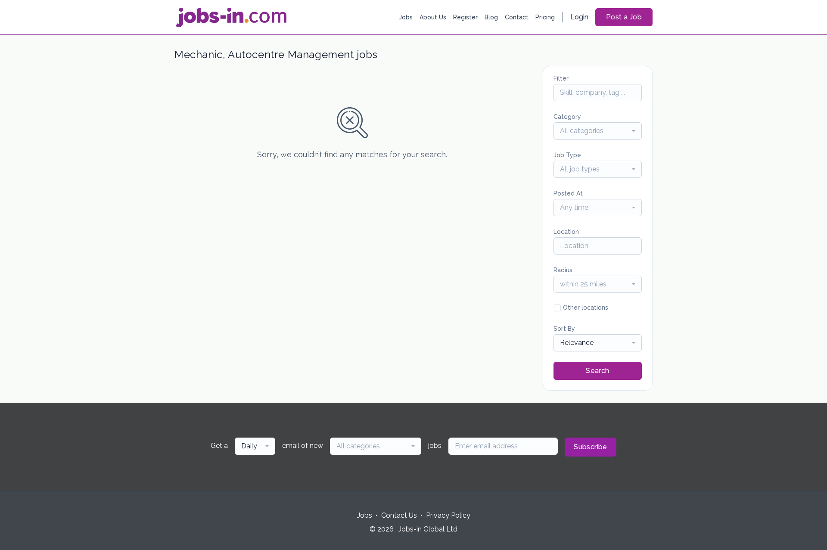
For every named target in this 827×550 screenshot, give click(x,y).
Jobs (406, 17)
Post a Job (624, 17)
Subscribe (590, 447)
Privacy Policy (448, 515)
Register (465, 17)
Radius (562, 270)
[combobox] (597, 131)
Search (597, 371)
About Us (433, 17)
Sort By (564, 328)
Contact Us (399, 515)
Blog (491, 17)
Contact (517, 17)
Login (579, 17)
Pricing (545, 17)
